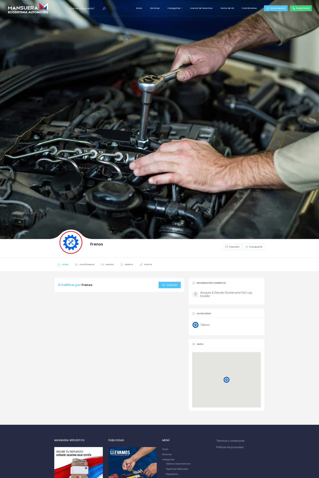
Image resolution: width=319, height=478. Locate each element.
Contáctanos (249, 8)
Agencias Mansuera (177, 468)
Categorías (173, 8)
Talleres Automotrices (178, 463)
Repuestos (172, 474)
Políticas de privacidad (229, 447)
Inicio (139, 8)
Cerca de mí (227, 8)
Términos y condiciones (230, 440)
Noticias (155, 8)
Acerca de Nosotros (201, 8)
